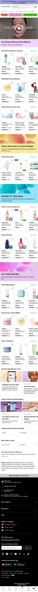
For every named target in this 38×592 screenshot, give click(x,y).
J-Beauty (26, 468)
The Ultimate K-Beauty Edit (22, 11)
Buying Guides (4, 11)
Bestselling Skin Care (7, 466)
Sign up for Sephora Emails (9, 544)
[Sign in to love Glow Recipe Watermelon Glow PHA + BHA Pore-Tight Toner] (12, 210)
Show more (33, 51)
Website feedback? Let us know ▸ (19, 475)
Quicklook (4, 59)
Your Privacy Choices (6, 575)
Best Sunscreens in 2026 (16, 468)
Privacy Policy (4, 573)
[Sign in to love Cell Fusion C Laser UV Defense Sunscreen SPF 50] (25, 160)
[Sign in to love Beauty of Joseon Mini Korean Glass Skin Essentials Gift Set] (25, 110)
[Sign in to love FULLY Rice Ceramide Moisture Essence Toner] (25, 210)
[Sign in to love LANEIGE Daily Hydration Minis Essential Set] (12, 110)
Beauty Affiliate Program (19, 463)
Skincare (12, 11)
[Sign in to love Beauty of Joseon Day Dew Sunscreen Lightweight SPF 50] (12, 160)
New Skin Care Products (14, 464)
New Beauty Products (27, 464)
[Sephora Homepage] (6, 6)
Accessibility (20, 573)
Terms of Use (13, 573)
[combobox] (21, 6)
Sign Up (27, 548)
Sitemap (27, 573)
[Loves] (32, 6)
